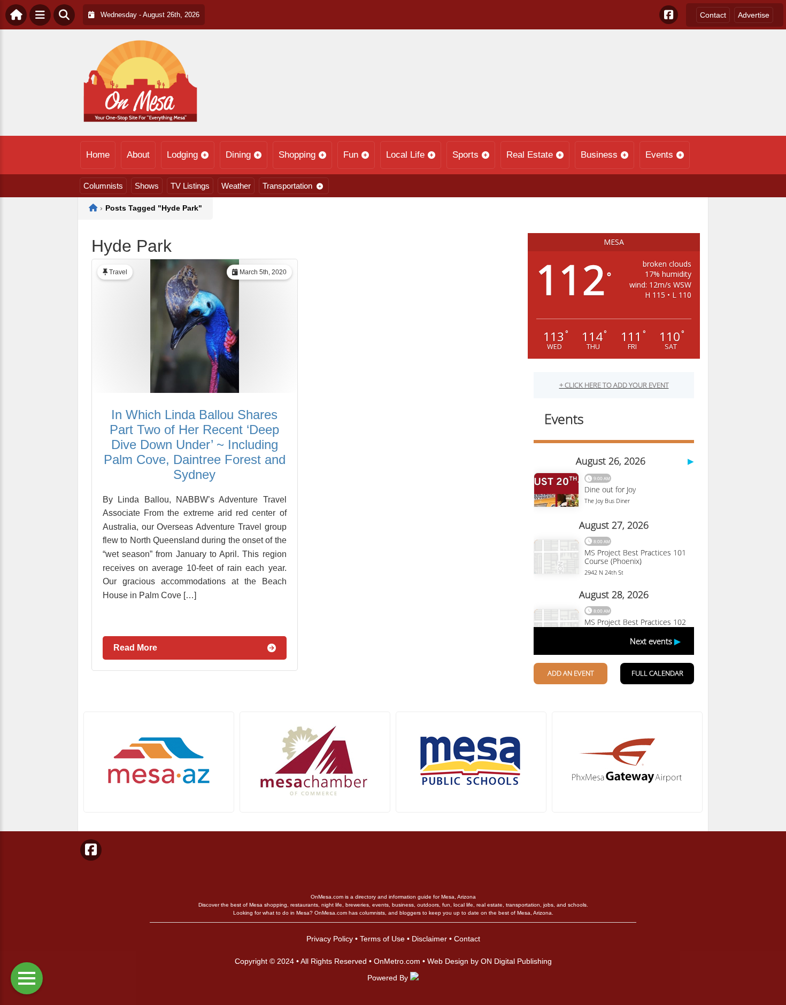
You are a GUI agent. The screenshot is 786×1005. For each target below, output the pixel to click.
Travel (118, 272)
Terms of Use (382, 938)
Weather (236, 185)
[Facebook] (668, 14)
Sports (465, 155)
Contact (713, 15)
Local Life (405, 155)
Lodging (182, 155)
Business (599, 155)
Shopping (297, 155)
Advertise (753, 15)
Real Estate (529, 155)
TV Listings (190, 185)
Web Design (447, 961)
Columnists (103, 185)
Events (659, 155)
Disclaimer (429, 938)
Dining (238, 155)
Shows (147, 185)
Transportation (287, 185)
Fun (350, 155)
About (138, 155)
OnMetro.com (397, 961)
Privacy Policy (329, 938)
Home (98, 155)
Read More (135, 647)
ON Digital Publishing (516, 961)
